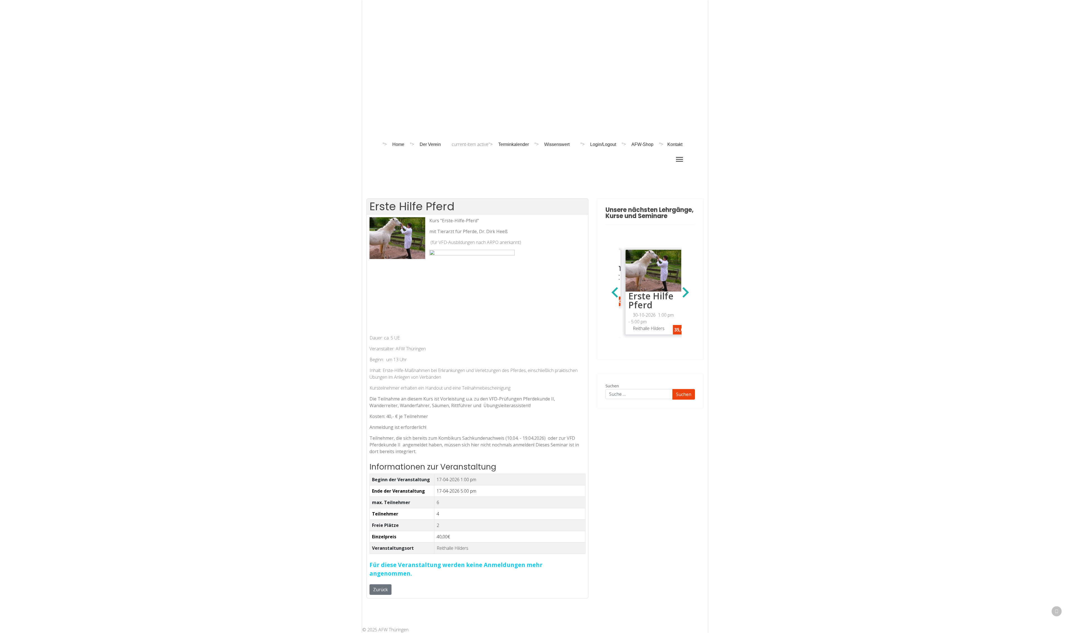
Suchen (612, 385)
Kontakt (674, 144)
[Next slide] (684, 292)
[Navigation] (679, 159)
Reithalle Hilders (452, 548)
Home (398, 144)
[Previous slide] (615, 292)
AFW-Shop (642, 144)
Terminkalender (513, 144)
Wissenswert (557, 144)
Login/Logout (603, 144)
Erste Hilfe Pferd (644, 300)
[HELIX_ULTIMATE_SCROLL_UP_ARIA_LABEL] (1057, 611)
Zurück (380, 589)
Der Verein (430, 144)
